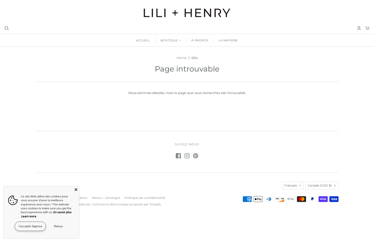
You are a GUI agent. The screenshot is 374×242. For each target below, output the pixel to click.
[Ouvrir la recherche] (7, 28)
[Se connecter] (359, 28)
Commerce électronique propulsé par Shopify (126, 204)
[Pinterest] (195, 155)
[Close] (76, 189)
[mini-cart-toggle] (367, 28)
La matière (228, 40)
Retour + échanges (106, 198)
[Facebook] (178, 155)
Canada (320, 185)
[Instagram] (187, 155)
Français (290, 185)
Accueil (143, 40)
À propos (199, 40)
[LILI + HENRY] (187, 13)
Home (182, 58)
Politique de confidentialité (144, 198)
